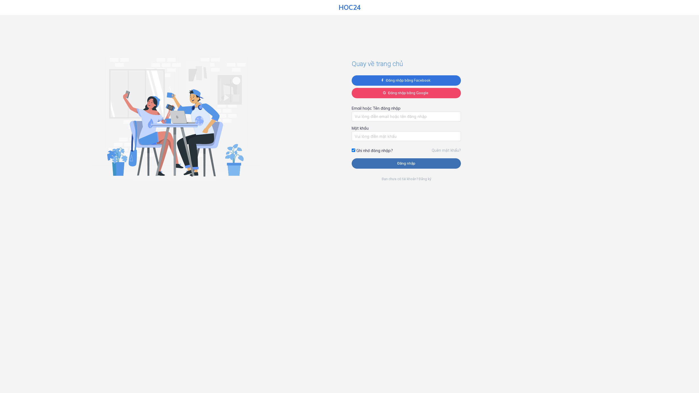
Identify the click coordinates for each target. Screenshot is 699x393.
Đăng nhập (406, 163)
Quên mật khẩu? (446, 150)
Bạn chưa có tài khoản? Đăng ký (406, 179)
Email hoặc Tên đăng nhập (376, 108)
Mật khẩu (360, 128)
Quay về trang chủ (377, 64)
